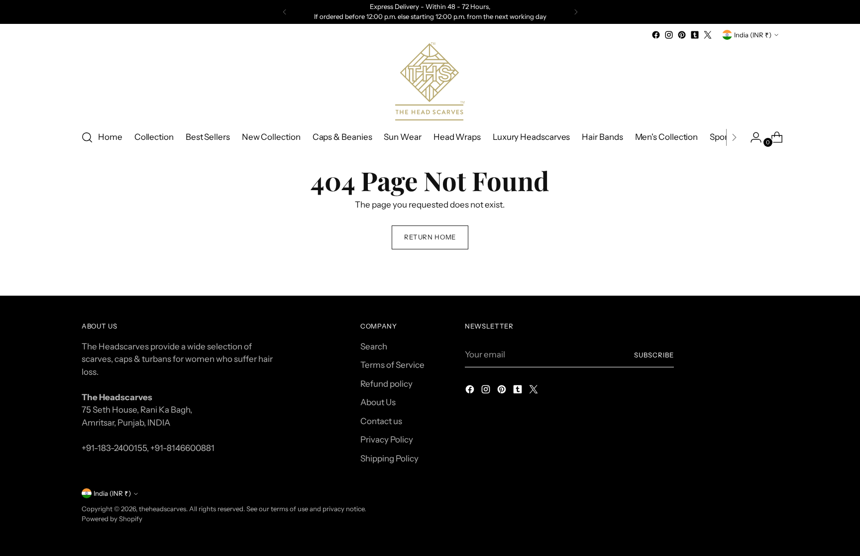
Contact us (381, 421)
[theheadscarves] (430, 81)
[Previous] (285, 12)
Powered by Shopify (112, 519)
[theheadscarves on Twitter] (707, 34)
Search (373, 346)
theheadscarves (162, 509)
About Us (378, 402)
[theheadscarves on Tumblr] (694, 34)
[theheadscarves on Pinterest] (681, 34)
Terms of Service (392, 365)
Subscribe (654, 355)
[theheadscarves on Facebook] (655, 34)
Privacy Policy (386, 440)
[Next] (576, 12)
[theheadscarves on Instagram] (668, 34)
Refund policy (386, 384)
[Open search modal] (87, 137)
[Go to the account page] (752, 137)
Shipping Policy (389, 458)
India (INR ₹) (752, 35)
